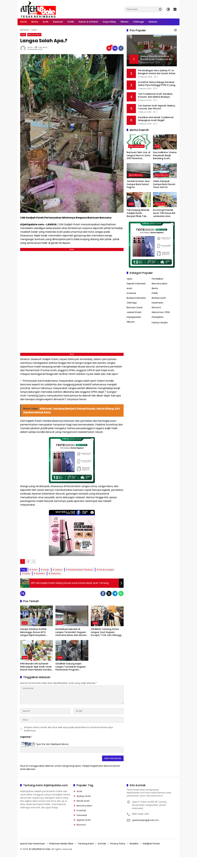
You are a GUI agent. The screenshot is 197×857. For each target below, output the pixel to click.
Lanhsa (58, 569)
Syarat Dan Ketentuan (32, 843)
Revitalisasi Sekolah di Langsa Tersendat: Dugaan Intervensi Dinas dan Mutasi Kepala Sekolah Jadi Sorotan (71, 632)
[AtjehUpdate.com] (38, 9)
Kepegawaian (134, 317)
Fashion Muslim (160, 322)
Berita (155, 288)
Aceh (23, 34)
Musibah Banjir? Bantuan (80, 569)
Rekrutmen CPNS (161, 312)
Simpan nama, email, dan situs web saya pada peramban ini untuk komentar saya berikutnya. (68, 729)
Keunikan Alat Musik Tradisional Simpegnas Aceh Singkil (155, 119)
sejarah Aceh (84, 820)
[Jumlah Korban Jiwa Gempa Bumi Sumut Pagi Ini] (139, 170)
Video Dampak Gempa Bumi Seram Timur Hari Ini (164, 184)
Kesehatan (157, 302)
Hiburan (131, 321)
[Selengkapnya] (175, 30)
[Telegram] (115, 593)
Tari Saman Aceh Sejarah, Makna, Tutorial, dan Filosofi (156, 107)
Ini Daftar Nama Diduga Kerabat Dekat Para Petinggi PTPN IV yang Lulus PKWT (156, 84)
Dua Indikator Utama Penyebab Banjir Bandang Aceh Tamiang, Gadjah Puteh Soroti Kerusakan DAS (165, 155)
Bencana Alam (34, 34)
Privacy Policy (117, 843)
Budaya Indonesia (136, 297)
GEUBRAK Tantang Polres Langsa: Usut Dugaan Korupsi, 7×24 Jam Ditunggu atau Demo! (107, 632)
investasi (81, 810)
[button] (160, 9)
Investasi (131, 293)
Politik (155, 293)
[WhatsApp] (121, 593)
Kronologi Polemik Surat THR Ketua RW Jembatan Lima (164, 213)
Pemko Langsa (106, 569)
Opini (129, 278)
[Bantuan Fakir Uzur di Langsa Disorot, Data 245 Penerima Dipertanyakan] (139, 141)
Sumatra (40, 573)
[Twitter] (109, 593)
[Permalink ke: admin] (23, 48)
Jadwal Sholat (134, 312)
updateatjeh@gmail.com (145, 820)
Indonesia (82, 815)
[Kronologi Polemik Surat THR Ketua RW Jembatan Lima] (165, 199)
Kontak (102, 843)
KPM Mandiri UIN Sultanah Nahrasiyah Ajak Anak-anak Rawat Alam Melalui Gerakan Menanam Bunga (36, 666)
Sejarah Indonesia (136, 283)
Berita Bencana (135, 175)
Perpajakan (158, 317)
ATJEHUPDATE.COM (39, 849)
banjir (46, 569)
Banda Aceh (83, 800)
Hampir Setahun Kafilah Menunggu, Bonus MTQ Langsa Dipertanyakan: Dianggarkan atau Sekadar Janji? (35, 632)
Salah (27, 573)
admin (30, 47)
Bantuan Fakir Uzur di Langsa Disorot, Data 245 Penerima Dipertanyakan (138, 155)
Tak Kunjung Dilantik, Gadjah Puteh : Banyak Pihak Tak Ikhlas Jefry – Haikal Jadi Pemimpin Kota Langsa (138, 213)
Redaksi (134, 843)
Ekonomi (156, 307)
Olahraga (132, 302)
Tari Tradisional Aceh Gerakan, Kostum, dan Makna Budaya (155, 95)
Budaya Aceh (159, 297)
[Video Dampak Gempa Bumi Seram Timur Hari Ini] (165, 170)
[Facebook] (103, 593)
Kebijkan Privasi (151, 843)
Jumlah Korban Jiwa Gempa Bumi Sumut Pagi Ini (138, 184)
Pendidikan (157, 278)
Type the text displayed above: (52, 744)
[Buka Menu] (175, 9)
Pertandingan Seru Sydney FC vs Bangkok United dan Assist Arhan (156, 72)
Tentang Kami (86, 843)
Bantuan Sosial (134, 307)
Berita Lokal (160, 204)
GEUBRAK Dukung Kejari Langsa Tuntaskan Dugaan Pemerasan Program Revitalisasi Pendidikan (70, 666)
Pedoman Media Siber (61, 843)
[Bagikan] (121, 48)
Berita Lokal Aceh (136, 146)
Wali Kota (55, 573)
